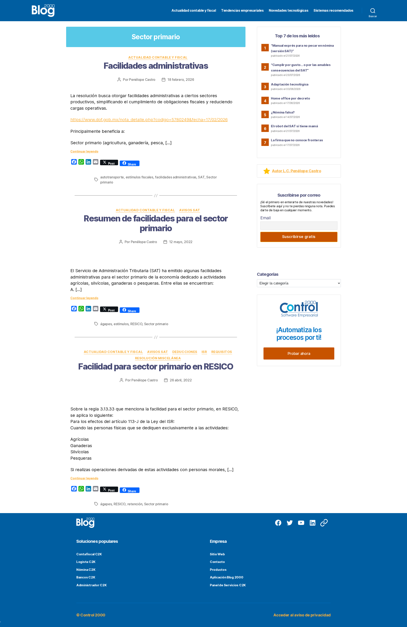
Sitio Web (217, 554)
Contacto (217, 562)
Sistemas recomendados (333, 10)
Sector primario (156, 324)
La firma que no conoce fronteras (297, 140)
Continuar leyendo (84, 151)
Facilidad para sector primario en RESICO (155, 366)
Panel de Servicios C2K (228, 585)
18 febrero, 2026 (180, 79)
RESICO (136, 324)
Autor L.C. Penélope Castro (296, 171)
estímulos (121, 324)
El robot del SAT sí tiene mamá (294, 126)
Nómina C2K (85, 570)
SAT (201, 177)
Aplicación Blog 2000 (226, 577)
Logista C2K (85, 562)
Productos (218, 570)
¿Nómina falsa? (283, 112)
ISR (204, 352)
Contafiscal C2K (89, 554)
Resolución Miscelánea (158, 358)
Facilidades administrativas (156, 65)
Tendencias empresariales (242, 10)
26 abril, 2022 (181, 380)
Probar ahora (299, 353)
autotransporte (112, 177)
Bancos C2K (85, 577)
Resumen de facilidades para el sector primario (156, 223)
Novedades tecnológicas (288, 10)
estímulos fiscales (139, 177)
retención (134, 504)
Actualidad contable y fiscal (193, 10)
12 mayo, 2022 (181, 242)
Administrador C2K (91, 585)
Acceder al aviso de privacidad (302, 615)
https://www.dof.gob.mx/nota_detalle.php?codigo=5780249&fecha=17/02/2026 (149, 119)
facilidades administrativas (175, 177)
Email (265, 217)
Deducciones (184, 352)
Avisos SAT (189, 210)
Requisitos (221, 352)
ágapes (106, 324)
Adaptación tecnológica (289, 84)
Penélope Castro (142, 79)
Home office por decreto (290, 98)
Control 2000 (92, 615)
